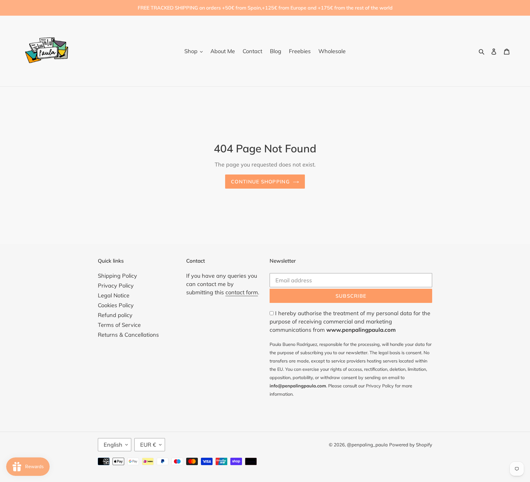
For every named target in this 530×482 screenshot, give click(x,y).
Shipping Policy (117, 275)
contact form (241, 292)
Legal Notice (113, 295)
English (113, 444)
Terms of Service (119, 324)
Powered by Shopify (410, 445)
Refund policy (115, 315)
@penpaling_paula (367, 445)
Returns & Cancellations (128, 334)
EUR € (148, 444)
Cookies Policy (116, 305)
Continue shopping (260, 181)
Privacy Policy (116, 285)
